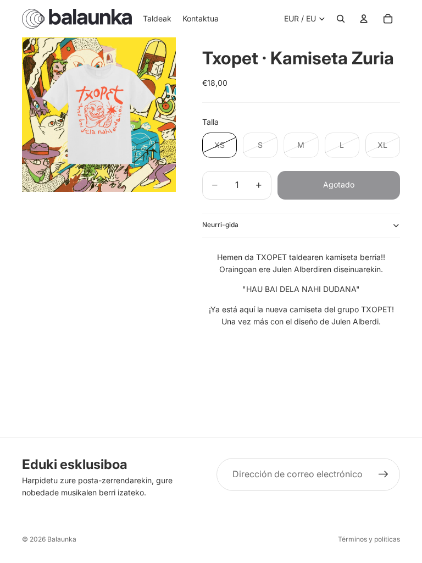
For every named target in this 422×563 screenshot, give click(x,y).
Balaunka (61, 539)
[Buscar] (341, 19)
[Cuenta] (364, 19)
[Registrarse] (383, 474)
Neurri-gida (220, 224)
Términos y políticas (369, 539)
